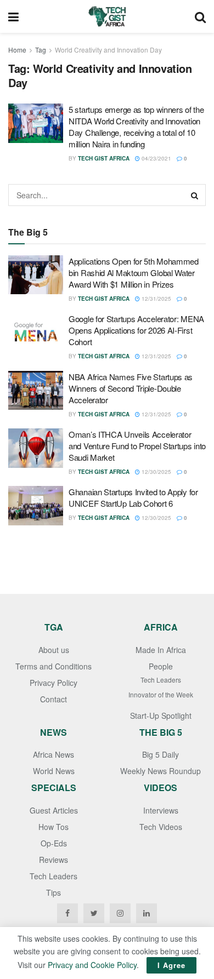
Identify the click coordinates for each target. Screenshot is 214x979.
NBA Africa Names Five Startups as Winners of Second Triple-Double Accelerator (131, 388)
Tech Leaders (160, 679)
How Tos (53, 826)
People (161, 666)
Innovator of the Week (160, 694)
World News (54, 770)
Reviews (53, 859)
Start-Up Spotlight (161, 715)
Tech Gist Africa (103, 158)
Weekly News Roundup (160, 770)
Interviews (160, 810)
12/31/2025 (155, 298)
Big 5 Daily (160, 754)
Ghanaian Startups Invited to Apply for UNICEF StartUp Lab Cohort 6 (133, 497)
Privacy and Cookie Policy (92, 964)
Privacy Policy (53, 682)
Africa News (53, 754)
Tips (53, 892)
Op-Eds (54, 843)
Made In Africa (161, 649)
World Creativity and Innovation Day (108, 49)
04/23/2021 (155, 158)
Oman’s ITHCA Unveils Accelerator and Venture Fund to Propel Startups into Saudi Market (137, 445)
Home (17, 49)
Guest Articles (54, 810)
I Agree (171, 965)
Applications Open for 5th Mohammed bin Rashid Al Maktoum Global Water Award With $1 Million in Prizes (134, 272)
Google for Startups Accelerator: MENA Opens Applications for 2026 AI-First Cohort (136, 330)
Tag (40, 49)
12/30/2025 (155, 472)
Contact (53, 699)
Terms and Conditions (53, 666)
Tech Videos (160, 826)
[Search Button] (195, 195)
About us (53, 649)
